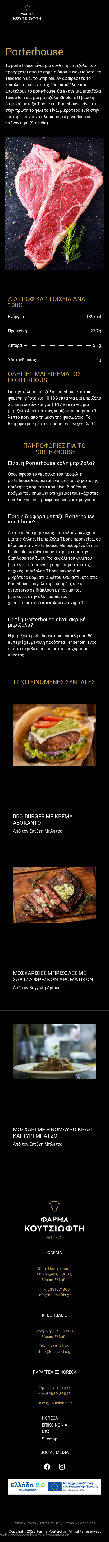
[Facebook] (47, 1466)
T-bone (43, 103)
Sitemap (49, 1438)
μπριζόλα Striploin (57, 97)
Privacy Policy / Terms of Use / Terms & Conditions (54, 1523)
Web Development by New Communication (34, 1535)
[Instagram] (62, 1466)
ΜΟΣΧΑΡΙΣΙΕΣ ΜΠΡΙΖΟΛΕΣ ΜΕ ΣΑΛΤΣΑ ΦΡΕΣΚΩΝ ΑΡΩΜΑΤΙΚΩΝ (53, 976)
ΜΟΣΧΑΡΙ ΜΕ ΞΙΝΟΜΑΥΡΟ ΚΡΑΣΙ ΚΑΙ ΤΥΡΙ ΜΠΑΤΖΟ (52, 1132)
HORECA (50, 1418)
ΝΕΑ (46, 1432)
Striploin (46, 78)
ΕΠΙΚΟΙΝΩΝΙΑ (54, 1425)
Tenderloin (15, 78)
